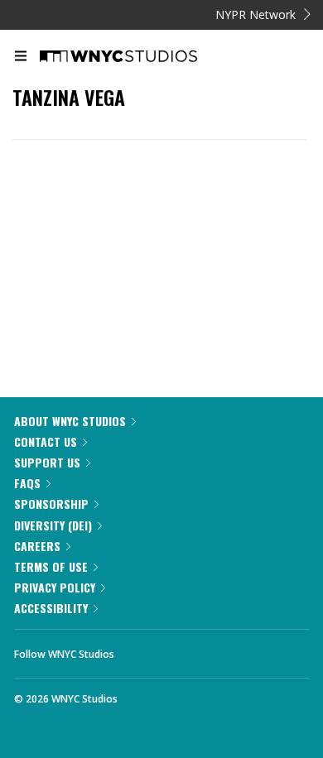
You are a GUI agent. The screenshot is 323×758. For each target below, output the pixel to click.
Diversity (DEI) (53, 525)
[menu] (21, 57)
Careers (37, 545)
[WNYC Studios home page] (139, 57)
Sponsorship (51, 503)
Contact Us (45, 441)
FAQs (27, 483)
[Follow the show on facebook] (143, 649)
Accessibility (51, 607)
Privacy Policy (54, 587)
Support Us (47, 462)
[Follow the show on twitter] (188, 649)
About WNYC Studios (70, 420)
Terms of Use (51, 566)
